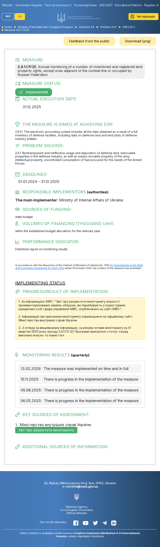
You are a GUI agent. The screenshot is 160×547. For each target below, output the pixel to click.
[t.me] (104, 523)
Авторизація (146, 16)
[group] (8, 5)
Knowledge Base (85, 5)
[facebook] (75, 523)
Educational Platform (128, 5)
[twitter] (95, 523)
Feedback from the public (89, 41)
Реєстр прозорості (58, 5)
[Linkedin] (113, 523)
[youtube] (85, 523)
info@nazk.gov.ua (84, 486)
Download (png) (138, 41)
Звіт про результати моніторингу (46, 430)
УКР (7, 16)
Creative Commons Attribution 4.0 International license (98, 534)
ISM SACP (105, 5)
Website (7, 5)
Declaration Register (29, 5)
